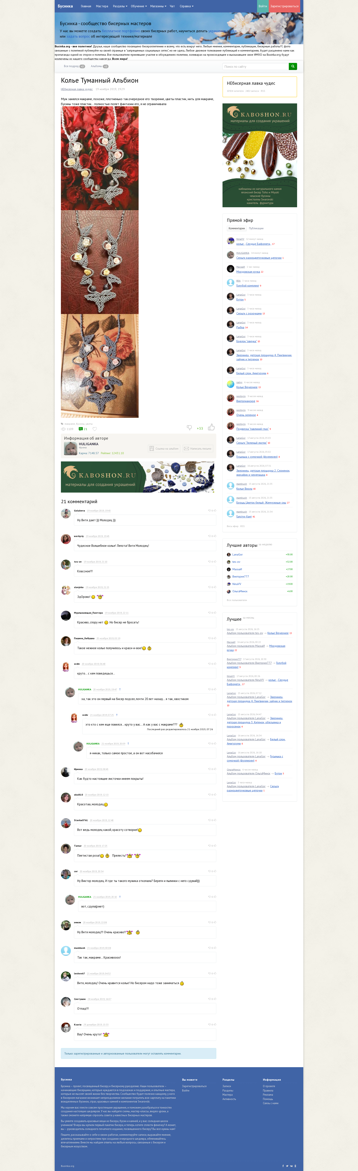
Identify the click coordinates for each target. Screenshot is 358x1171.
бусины (80, 423)
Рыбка (240, 327)
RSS (263, 90)
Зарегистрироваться (284, 6)
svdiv (77, 663)
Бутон (240, 299)
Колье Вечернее (247, 387)
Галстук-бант (244, 516)
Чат (172, 6)
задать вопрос (78, 36)
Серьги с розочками (249, 313)
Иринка (78, 769)
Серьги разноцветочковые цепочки (259, 258)
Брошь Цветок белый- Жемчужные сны (261, 502)
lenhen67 (79, 973)
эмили (77, 922)
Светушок (80, 999)
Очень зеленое (246, 415)
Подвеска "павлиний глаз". (252, 429)
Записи (227, 1086)
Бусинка (65, 6)
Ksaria (77, 1024)
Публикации (256, 228)
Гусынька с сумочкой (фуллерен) (257, 457)
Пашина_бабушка (84, 638)
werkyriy (79, 536)
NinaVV (240, 238)
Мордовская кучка (248, 271)
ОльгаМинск (239, 591)
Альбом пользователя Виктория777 (249, 663)
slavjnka (78, 587)
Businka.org (67, 1165)
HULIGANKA (88, 444)
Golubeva (79, 510)
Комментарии (237, 228)
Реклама (268, 1094)
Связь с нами (270, 1103)
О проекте (269, 1086)
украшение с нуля (222, 30)
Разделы (228, 1090)
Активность (229, 1099)
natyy (239, 382)
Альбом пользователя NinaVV (245, 680)
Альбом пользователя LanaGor (246, 697)
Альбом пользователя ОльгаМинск (248, 773)
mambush (79, 947)
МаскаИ (240, 266)
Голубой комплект (247, 285)
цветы (89, 423)
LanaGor (241, 294)
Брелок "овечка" (246, 341)
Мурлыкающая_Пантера (88, 612)
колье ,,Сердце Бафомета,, (253, 244)
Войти (263, 6)
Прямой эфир (240, 220)
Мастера (102, 6)
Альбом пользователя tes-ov (245, 633)
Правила (268, 1090)
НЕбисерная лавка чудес (77, 89)
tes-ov (78, 561)
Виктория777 (240, 576)
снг (76, 871)
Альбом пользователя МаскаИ (246, 646)
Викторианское (245, 401)
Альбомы (99, 66)
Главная (86, 6)
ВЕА (238, 280)
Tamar (78, 845)
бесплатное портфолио (121, 30)
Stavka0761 (81, 820)
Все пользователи (237, 600)
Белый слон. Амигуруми (251, 373)
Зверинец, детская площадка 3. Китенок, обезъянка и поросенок (255, 722)
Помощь (268, 1099)
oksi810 (78, 794)
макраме (70, 423)
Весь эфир (232, 526)
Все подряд (74, 66)
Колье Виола (244, 488)
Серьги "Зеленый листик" (251, 443)
